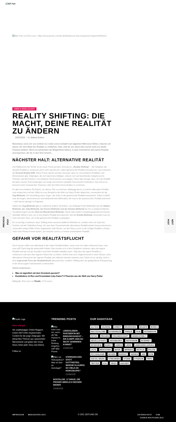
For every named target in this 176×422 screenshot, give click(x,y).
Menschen (105, 350)
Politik (152, 350)
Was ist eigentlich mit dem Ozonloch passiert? (37, 273)
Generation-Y (139, 336)
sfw (151, 354)
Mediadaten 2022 (37, 415)
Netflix (141, 350)
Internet (146, 341)
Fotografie (150, 332)
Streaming (114, 359)
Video (114, 363)
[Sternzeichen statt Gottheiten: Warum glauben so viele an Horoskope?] (57, 362)
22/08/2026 (68, 348)
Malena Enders (37, 137)
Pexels (37, 281)
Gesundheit (116, 341)
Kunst (108, 345)
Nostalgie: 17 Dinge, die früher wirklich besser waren (67, 382)
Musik (118, 350)
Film (138, 332)
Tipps (149, 359)
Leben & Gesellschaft (24, 109)
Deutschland (98, 332)
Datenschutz (145, 415)
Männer (129, 350)
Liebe (128, 345)
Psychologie (98, 354)
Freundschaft (120, 336)
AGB (158, 415)
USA (105, 363)
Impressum (18, 415)
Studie (127, 359)
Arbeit (117, 327)
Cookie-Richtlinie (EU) (152, 418)
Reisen (112, 354)
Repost (123, 354)
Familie (128, 332)
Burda (154, 327)
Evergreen (115, 332)
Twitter (95, 363)
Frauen (105, 336)
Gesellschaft (98, 341)
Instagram (131, 341)
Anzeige (106, 327)
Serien (134, 354)
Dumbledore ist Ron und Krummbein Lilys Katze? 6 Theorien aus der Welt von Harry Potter (59, 276)
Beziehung (130, 327)
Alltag (94, 327)
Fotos (94, 336)
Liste (93, 350)
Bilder (143, 327)
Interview (96, 345)
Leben (119, 345)
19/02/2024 (20, 137)
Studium (138, 359)
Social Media (98, 359)
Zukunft (124, 363)
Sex (143, 354)
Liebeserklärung (144, 345)
